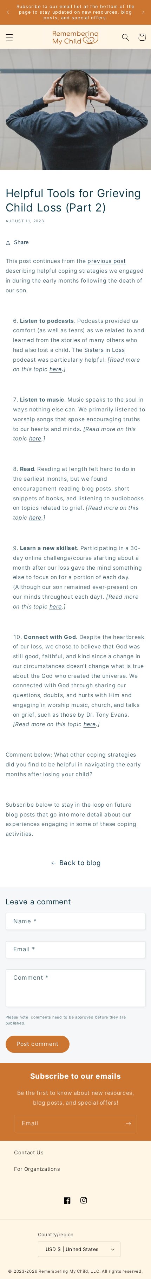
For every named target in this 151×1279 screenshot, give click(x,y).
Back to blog (80, 863)
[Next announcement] (143, 12)
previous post (106, 261)
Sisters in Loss (104, 350)
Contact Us (29, 1152)
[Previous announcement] (7, 12)
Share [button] (21, 242)
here (56, 369)
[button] (9, 37)
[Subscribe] (128, 1123)
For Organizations (37, 1169)
